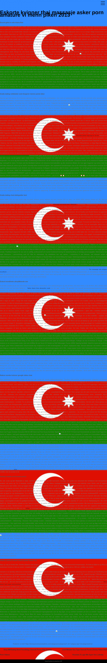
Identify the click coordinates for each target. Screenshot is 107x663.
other (15, 469)
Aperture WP (58, 661)
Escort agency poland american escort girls (14, 155)
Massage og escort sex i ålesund (64, 204)
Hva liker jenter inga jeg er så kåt (87, 135)
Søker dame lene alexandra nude (38, 288)
